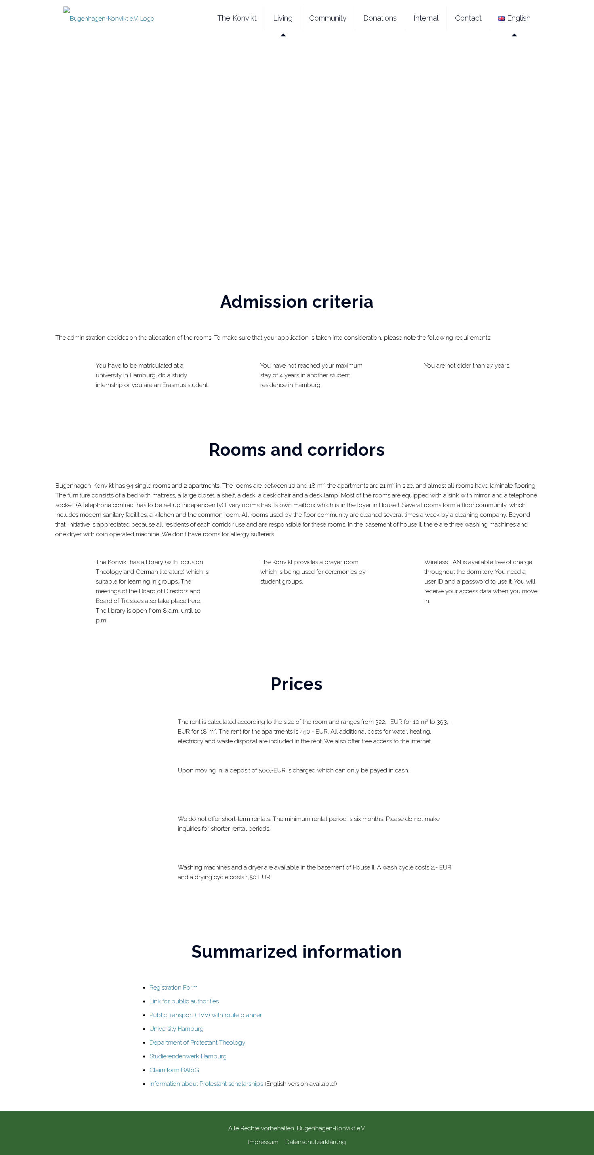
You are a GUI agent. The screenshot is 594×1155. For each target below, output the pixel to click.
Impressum (263, 1142)
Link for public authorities (184, 1001)
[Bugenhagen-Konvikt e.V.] (108, 18)
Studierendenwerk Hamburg (188, 1056)
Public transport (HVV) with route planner (206, 1015)
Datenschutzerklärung (315, 1142)
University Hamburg (177, 1028)
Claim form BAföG (174, 1070)
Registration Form (174, 987)
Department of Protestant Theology (197, 1042)
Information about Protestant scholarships (206, 1083)
